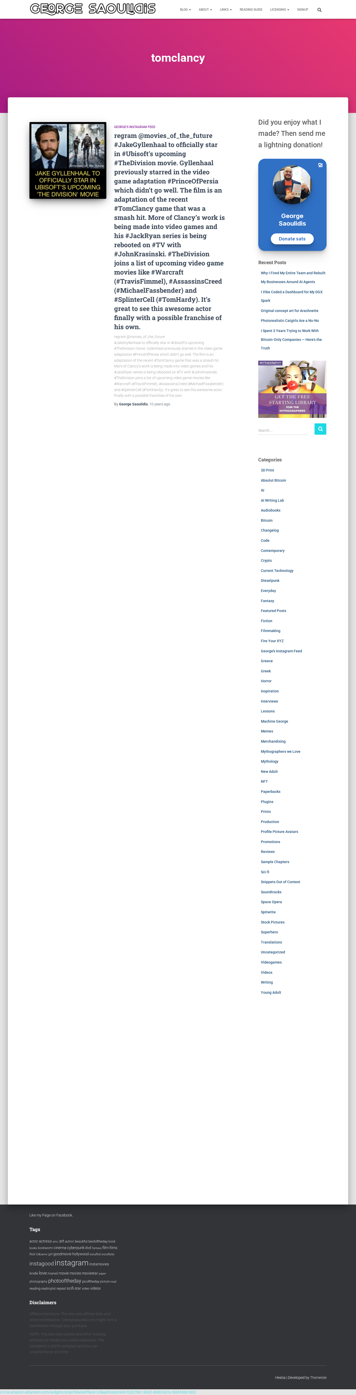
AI (262, 490)
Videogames (271, 962)
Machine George (274, 721)
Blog (184, 9)
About (204, 9)
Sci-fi (265, 872)
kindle (33, 1273)
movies (75, 1273)
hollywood (80, 1254)
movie (64, 1273)
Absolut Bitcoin (273, 480)
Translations (271, 942)
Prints (266, 812)
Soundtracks (271, 892)
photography (38, 1281)
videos (95, 1288)
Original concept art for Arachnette (289, 311)
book (111, 1241)
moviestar (90, 1273)
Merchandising (273, 741)
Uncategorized (273, 952)
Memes (267, 731)
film (105, 1247)
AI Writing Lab (272, 500)
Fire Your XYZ (272, 641)
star (78, 1288)
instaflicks (108, 1254)
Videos (266, 972)
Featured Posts (273, 611)
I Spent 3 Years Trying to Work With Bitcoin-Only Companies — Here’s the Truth (291, 339)
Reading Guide (251, 9)
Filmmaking (270, 631)
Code (265, 540)
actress (45, 1241)
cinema (60, 1247)
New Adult (269, 771)
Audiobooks (270, 510)
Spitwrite (268, 912)
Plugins (267, 802)
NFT (264, 781)
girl (50, 1254)
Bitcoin (267, 520)
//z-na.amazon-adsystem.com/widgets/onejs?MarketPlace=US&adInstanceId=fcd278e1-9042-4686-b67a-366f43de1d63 (98, 1392)
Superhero (269, 932)
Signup (302, 9)
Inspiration (270, 691)
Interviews (269, 701)
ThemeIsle (318, 1377)
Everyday (268, 591)
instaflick (95, 1254)
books (33, 1248)
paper (102, 1273)
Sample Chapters (275, 862)
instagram (72, 1262)
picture (105, 1281)
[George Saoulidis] (93, 9)
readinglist (48, 1288)
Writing (267, 982)
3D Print (267, 470)
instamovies (99, 1264)
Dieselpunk (270, 580)
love (43, 1273)
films (113, 1248)
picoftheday (90, 1281)
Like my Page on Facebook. (51, 1215)
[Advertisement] (292, 1095)
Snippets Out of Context (280, 882)
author (69, 1241)
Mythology (269, 761)
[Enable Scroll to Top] (345, 1384)
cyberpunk (75, 1247)
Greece (267, 661)
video (85, 1288)
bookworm (45, 1248)
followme (41, 1254)
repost (61, 1288)
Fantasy (267, 601)
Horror (266, 681)
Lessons (268, 711)
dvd (88, 1248)
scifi (70, 1288)
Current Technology (277, 571)
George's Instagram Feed (134, 127)
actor (33, 1241)
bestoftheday (98, 1241)
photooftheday (64, 1281)
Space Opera (271, 902)
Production (270, 822)
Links (224, 9)
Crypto (266, 560)
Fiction (266, 621)
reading (34, 1288)
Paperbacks (270, 791)
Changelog (270, 530)
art (61, 1241)
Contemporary (273, 551)
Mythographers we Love (280, 751)
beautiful (81, 1241)
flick (32, 1254)
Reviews (268, 852)
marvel (53, 1273)
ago (159, 404)
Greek (266, 671)
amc (55, 1241)
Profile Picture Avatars (279, 832)
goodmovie (62, 1254)
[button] (189, 9)
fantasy (97, 1248)
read (113, 1281)
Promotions (270, 842)
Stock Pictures (273, 922)
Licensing (278, 9)
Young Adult (271, 992)
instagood (41, 1263)
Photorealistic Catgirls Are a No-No (290, 321)
